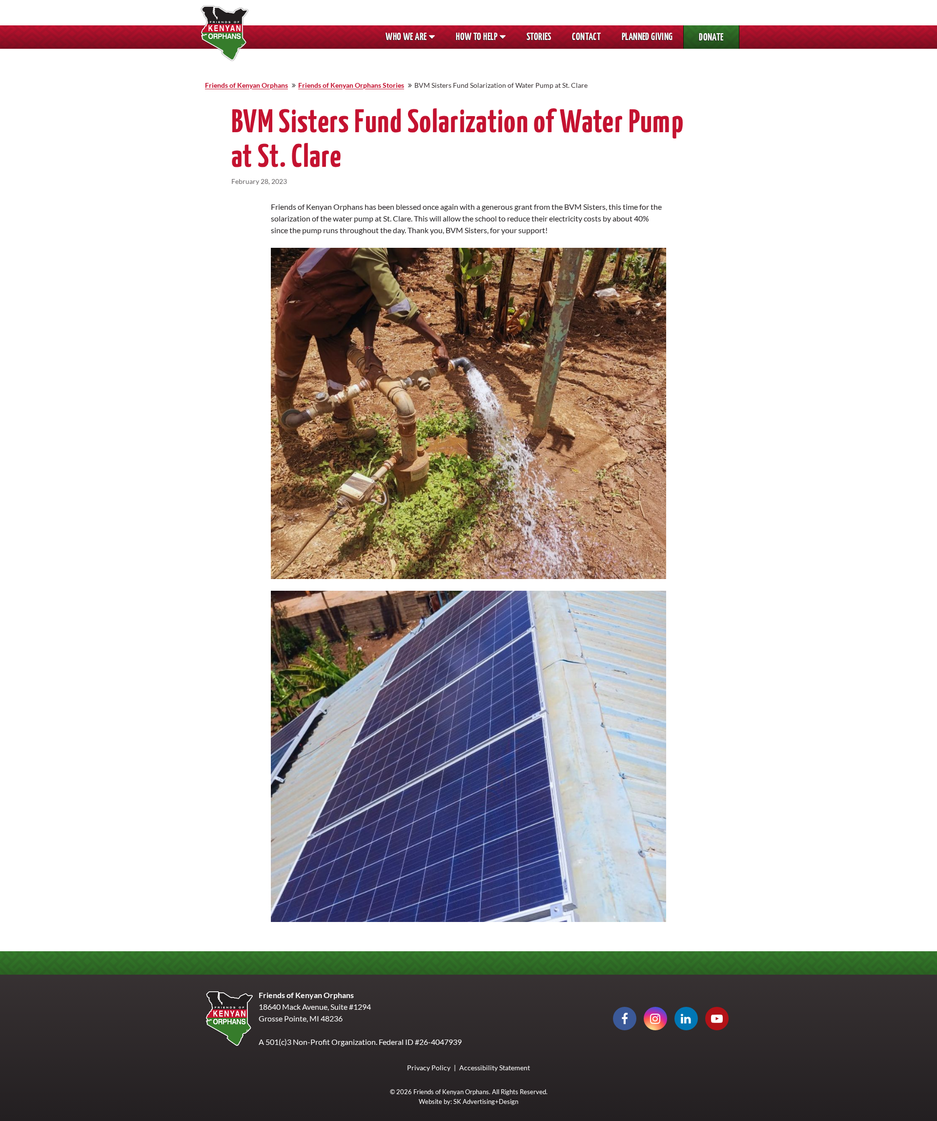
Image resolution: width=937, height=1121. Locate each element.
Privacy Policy (428, 1067)
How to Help (476, 37)
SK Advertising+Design (485, 1101)
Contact (586, 37)
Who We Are (406, 37)
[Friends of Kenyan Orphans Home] (224, 33)
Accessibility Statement (494, 1067)
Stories (539, 37)
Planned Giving (652, 40)
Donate (719, 40)
